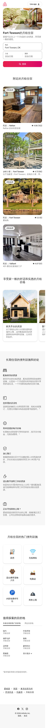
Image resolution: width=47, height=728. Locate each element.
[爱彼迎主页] (5, 4)
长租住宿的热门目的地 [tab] (12, 623)
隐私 (19, 716)
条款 (25, 716)
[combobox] (22, 47)
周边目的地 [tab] (29, 623)
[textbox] (13, 56)
